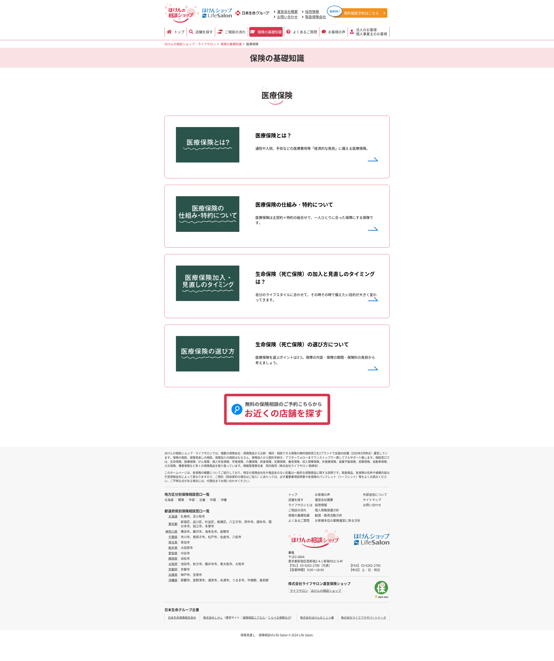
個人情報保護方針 (327, 510)
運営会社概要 (287, 11)
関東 (181, 499)
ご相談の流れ (235, 31)
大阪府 (172, 564)
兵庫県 (172, 574)
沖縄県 (172, 580)
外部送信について (375, 494)
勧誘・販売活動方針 (328, 515)
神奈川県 (171, 531)
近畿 (202, 499)
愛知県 (172, 553)
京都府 (172, 569)
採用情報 (312, 11)
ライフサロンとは (300, 505)
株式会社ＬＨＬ (213, 617)
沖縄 (224, 499)
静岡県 (172, 558)
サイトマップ (372, 499)
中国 (213, 499)
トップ (179, 31)
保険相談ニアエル (254, 617)
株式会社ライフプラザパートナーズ (363, 617)
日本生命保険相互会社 (182, 617)
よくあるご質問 (305, 31)
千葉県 (172, 537)
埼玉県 (172, 542)
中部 (192, 499)
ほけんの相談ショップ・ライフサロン (190, 44)
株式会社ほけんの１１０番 (317, 617)
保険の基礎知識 (270, 31)
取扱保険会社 (315, 16)
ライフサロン (299, 590)
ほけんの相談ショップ (326, 590)
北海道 (169, 499)
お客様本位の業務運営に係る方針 (337, 520)
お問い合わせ (287, 16)
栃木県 (172, 547)
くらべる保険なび (279, 617)
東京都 (172, 524)
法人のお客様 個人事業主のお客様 (371, 31)
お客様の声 (336, 31)
